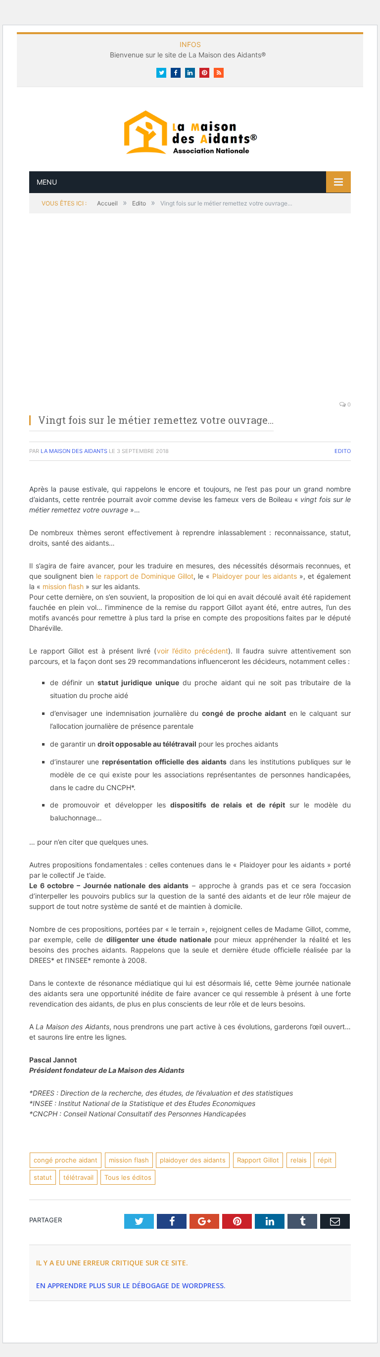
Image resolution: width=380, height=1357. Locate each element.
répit (325, 1160)
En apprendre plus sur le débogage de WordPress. (131, 1285)
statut (43, 1177)
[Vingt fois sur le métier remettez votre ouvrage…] (190, 312)
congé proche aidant (65, 1160)
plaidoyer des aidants (193, 1160)
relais (298, 1160)
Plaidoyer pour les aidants (256, 576)
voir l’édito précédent (192, 651)
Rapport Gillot (258, 1160)
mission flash (63, 586)
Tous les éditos (127, 1177)
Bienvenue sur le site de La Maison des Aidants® (188, 54)
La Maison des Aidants (74, 451)
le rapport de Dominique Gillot (145, 576)
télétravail (78, 1177)
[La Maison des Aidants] (190, 131)
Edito (342, 451)
